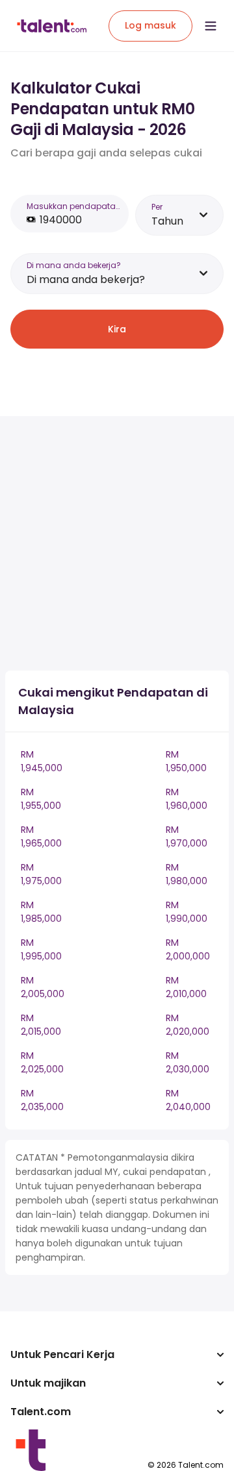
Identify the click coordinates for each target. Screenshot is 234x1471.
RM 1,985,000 (41, 911)
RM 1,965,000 (41, 836)
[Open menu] (210, 26)
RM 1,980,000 (186, 874)
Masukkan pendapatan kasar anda (73, 206)
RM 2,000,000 (188, 949)
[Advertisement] (117, 543)
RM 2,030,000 (187, 1062)
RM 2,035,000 (42, 1100)
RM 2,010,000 (186, 987)
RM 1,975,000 (41, 874)
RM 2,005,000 (42, 987)
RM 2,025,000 (42, 1062)
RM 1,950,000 (186, 761)
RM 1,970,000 (186, 836)
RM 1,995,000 (41, 949)
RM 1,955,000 (41, 798)
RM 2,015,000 (41, 1024)
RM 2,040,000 (188, 1100)
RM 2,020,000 (187, 1024)
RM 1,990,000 (186, 911)
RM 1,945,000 (41, 761)
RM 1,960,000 (186, 798)
